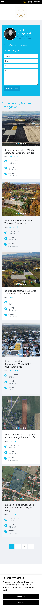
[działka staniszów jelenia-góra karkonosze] (21, 199)
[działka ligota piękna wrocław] (21, 340)
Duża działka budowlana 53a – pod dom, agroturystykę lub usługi (20, 508)
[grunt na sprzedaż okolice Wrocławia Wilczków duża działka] (21, 128)
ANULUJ (21, 603)
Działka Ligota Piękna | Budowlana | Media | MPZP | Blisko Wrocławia (18, 364)
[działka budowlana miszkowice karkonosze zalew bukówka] (21, 269)
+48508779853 (33, 2)
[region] (21, 591)
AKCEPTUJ (21, 597)
